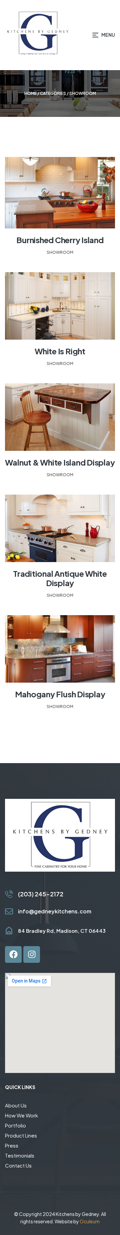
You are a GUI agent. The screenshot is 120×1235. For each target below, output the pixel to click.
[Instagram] (31, 954)
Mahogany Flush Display (60, 694)
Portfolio (15, 1125)
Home (30, 93)
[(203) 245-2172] (9, 894)
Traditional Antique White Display (60, 578)
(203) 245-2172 (40, 894)
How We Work (21, 1115)
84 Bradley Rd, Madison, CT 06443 (62, 930)
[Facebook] (13, 954)
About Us (16, 1105)
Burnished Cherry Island (59, 240)
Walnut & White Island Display (60, 462)
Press (11, 1145)
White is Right (60, 351)
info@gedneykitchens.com (54, 911)
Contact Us (18, 1165)
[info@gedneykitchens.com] (9, 911)
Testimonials (19, 1155)
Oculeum (90, 1221)
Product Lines (21, 1135)
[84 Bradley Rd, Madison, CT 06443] (9, 931)
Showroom (60, 252)
